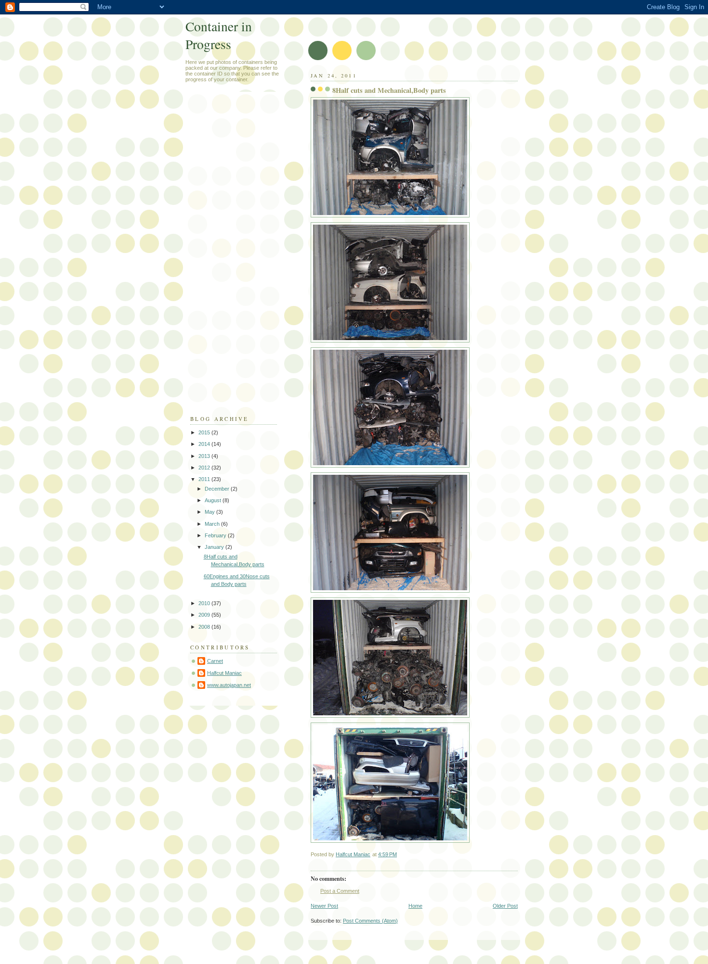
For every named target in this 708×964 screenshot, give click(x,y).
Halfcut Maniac (224, 673)
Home (415, 906)
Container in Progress (218, 35)
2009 (204, 615)
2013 (204, 456)
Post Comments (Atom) (370, 921)
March (213, 524)
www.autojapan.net (229, 685)
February (216, 535)
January (215, 547)
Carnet (215, 661)
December (218, 489)
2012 (204, 467)
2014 (204, 444)
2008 (204, 627)
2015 (204, 432)
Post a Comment (339, 891)
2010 (204, 603)
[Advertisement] (228, 258)
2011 (204, 479)
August (214, 500)
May (210, 512)
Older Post (505, 906)
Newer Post (324, 906)
